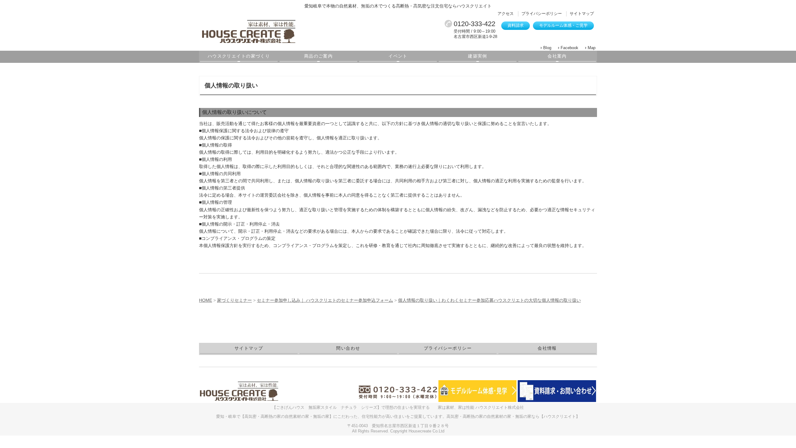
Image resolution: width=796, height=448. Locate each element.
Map (591, 47)
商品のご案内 (318, 56)
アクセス (505, 13)
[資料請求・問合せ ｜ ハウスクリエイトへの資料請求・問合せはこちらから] (557, 390)
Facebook (569, 47)
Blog (547, 47)
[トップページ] (277, 31)
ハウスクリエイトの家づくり (239, 56)
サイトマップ (582, 13)
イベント (398, 56)
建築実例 (477, 56)
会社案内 (557, 56)
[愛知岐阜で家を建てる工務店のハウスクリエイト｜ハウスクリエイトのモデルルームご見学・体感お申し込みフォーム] (477, 390)
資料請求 (515, 25)
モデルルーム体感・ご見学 (563, 25)
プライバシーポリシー (541, 13)
